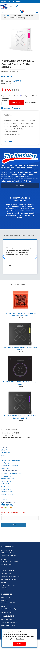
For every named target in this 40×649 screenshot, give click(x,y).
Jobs (2, 455)
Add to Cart (16, 102)
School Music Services (8, 494)
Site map (4, 499)
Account (4, 12)
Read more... (8, 141)
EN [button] (11, 6)
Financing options (7, 491)
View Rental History (7, 481)
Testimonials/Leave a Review (10, 460)
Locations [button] (18, 1)
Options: (4, 72)
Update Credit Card (7, 478)
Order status (5, 486)
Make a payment (6, 476)
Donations (4, 458)
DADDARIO (7, 15)
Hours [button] (3, 559)
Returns (16, 108)
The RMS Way (6, 452)
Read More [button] (20, 639)
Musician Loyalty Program (9, 465)
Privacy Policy (5, 468)
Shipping (6, 108)
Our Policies (5, 463)
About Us (4, 450)
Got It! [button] (19, 643)
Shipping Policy (6, 489)
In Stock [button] (7, 76)
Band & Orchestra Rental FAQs (11, 473)
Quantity (4, 100)
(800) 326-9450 (6, 1)
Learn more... (20, 185)
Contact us (4, 497)
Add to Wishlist (30, 102)
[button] (4, 206)
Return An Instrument (8, 484)
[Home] (4, 6)
